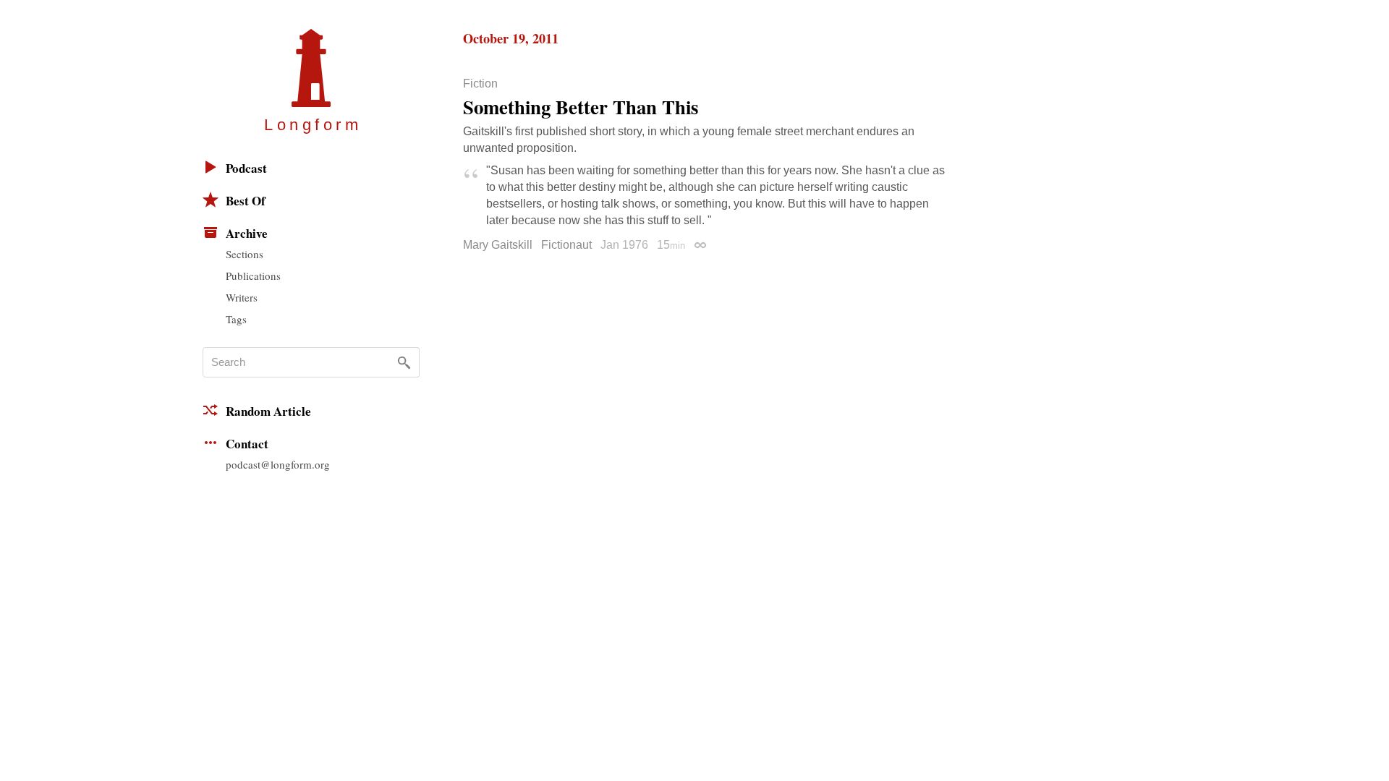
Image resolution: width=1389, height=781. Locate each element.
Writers (242, 297)
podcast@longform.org (278, 464)
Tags (236, 319)
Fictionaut (566, 245)
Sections (244, 254)
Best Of (246, 201)
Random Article (268, 411)
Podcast (246, 168)
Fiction (480, 84)
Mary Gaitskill (497, 245)
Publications (253, 275)
